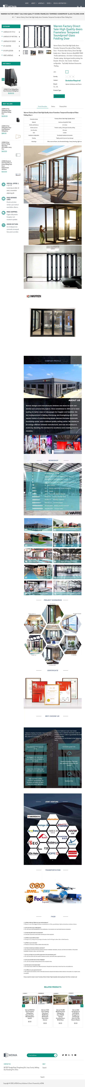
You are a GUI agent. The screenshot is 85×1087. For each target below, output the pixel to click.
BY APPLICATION (8, 51)
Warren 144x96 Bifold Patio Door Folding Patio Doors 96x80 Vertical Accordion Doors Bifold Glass (60, 1015)
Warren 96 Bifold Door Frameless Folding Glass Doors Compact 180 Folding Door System (29, 1014)
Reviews (53, 106)
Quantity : (56, 76)
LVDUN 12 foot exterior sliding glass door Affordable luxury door (7, 145)
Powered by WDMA (38, 1083)
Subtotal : (56, 80)
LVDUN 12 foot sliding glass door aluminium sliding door (11, 90)
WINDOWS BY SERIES (9, 41)
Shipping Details (63, 106)
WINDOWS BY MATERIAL (10, 36)
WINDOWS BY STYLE (9, 32)
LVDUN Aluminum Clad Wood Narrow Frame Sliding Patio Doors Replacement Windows (7, 165)
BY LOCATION (7, 46)
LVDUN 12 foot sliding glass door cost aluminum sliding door (6, 128)
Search (44, 1068)
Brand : (55, 84)
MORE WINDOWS (8, 55)
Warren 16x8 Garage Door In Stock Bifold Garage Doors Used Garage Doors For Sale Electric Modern (75, 1015)
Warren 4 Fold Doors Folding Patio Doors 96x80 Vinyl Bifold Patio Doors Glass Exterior (45, 1015)
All (13, 17)
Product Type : (57, 90)
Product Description (42, 106)
